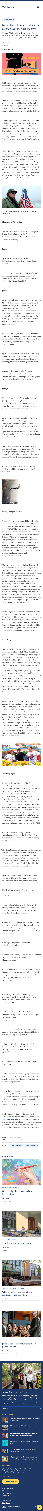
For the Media (6, 1493)
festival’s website (20, 893)
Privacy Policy (6, 1503)
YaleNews (8, 7)
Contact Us (5, 1496)
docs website (8, 1119)
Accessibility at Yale (7, 1500)
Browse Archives (7, 1488)
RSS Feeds (5, 1491)
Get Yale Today (9, 1482)
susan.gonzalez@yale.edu (18, 1140)
